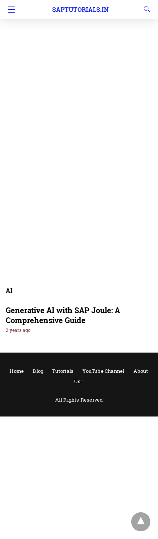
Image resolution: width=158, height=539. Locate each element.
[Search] (145, 9)
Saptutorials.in (80, 9)
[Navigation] (9, 9)
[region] (79, 61)
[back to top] (140, 521)
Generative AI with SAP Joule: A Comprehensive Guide (63, 315)
